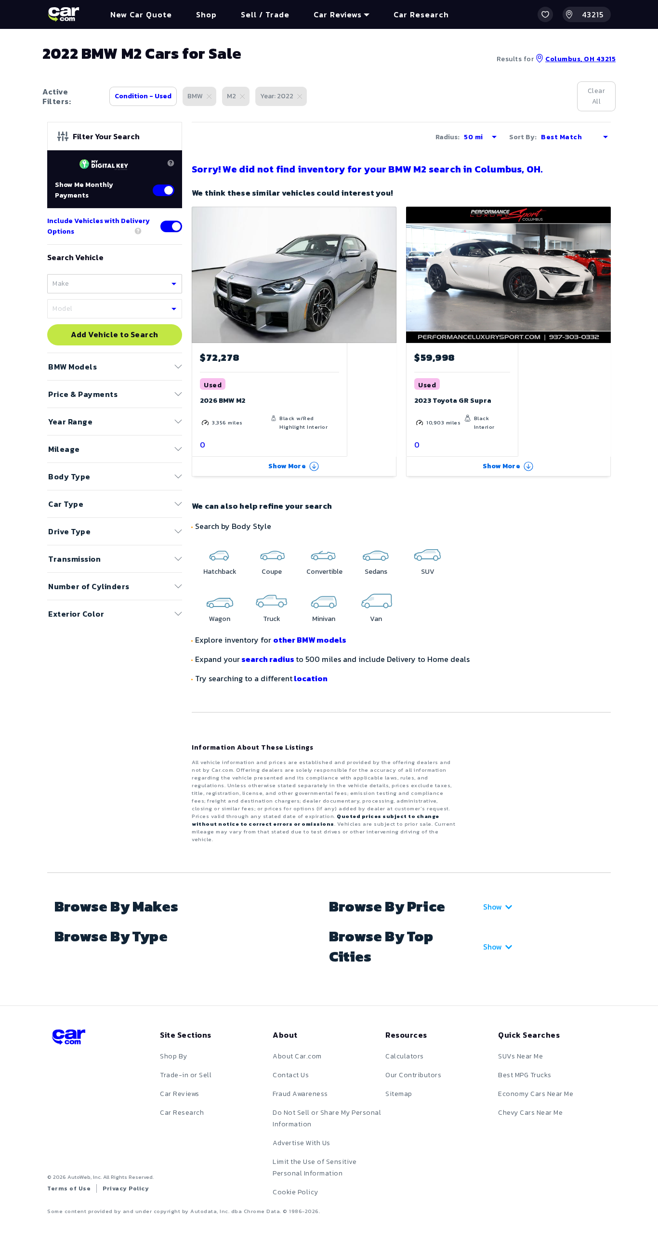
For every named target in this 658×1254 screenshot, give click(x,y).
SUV (427, 572)
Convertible (324, 572)
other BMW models (309, 640)
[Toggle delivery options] (171, 226)
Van (376, 619)
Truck (271, 619)
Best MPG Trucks (525, 1075)
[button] (545, 14)
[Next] (388, 274)
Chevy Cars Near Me (530, 1113)
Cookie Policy (295, 1192)
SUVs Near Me (520, 1056)
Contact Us (291, 1075)
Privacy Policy (126, 1188)
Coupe (272, 572)
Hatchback (220, 572)
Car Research (182, 1113)
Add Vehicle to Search (114, 335)
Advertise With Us (301, 1143)
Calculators (404, 1056)
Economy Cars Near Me (535, 1094)
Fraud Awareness (300, 1094)
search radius (267, 659)
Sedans (376, 572)
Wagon (219, 619)
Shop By (173, 1056)
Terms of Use (69, 1188)
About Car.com (297, 1056)
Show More (287, 466)
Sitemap (398, 1094)
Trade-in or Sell (185, 1075)
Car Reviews (179, 1094)
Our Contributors (413, 1075)
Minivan (323, 619)
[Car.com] (63, 14)
